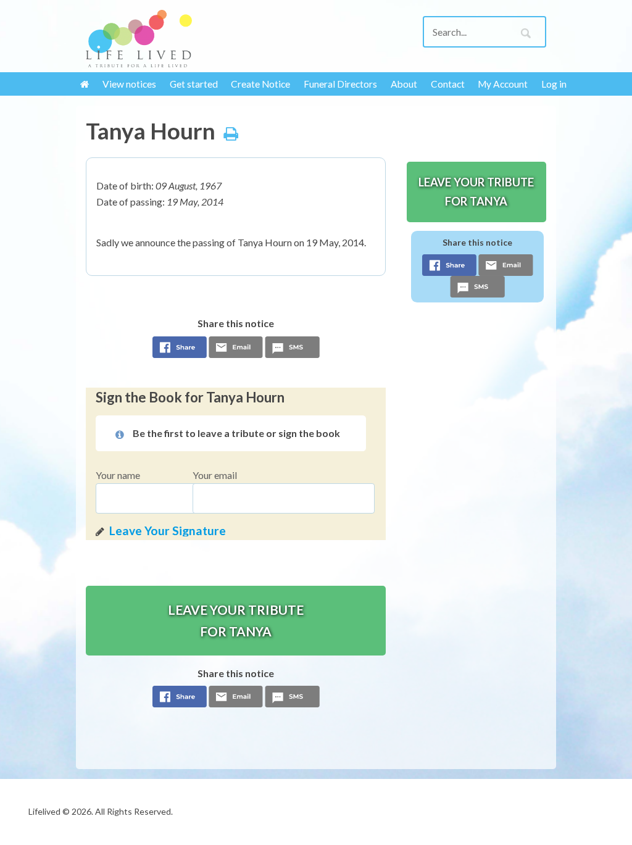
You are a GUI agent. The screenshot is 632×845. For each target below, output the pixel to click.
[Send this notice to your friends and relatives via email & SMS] (236, 351)
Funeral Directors (340, 83)
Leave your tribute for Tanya (236, 620)
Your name (118, 475)
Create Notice (260, 83)
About (404, 83)
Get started (194, 83)
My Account (503, 83)
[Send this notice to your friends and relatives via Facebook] (179, 351)
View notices (129, 83)
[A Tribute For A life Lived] (138, 38)
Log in (554, 83)
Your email (215, 475)
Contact (448, 83)
